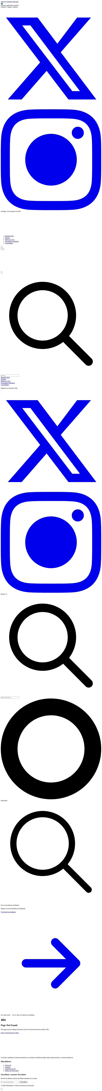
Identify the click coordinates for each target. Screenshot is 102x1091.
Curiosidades (9, 243)
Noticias (7, 238)
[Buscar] (1, 247)
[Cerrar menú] (1, 272)
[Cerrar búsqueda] (6, 594)
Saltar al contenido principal (9, 1)
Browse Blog (14, 1033)
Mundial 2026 (9, 236)
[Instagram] (51, 209)
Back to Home (5, 1033)
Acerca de (8, 1065)
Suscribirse (23, 1082)
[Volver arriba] (1, 1089)
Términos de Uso (10, 1069)
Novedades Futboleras (12, 241)
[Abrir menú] (3, 249)
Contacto (7, 1067)
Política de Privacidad (11, 1071)
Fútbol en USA (9, 239)
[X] (51, 108)
